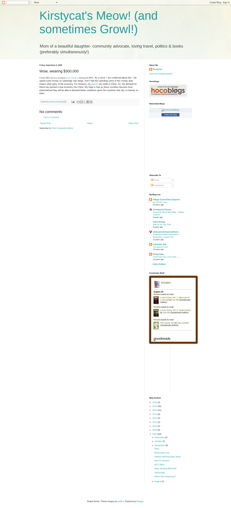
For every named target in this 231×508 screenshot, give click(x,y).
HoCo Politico (159, 264)
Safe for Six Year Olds (162, 224)
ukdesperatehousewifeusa (165, 232)
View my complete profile (160, 74)
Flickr (156, 449)
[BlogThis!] (81, 102)
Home (90, 123)
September (160, 445)
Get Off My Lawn (160, 202)
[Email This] (78, 102)
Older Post (133, 123)
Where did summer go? (165, 476)
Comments (158, 185)
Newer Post (45, 123)
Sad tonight (159, 472)
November (160, 437)
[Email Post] (73, 102)
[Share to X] (84, 102)
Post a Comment (51, 117)
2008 (155, 434)
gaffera (121, 501)
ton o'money (73, 77)
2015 (155, 406)
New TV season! (161, 460)
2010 (155, 426)
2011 (155, 422)
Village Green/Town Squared (166, 199)
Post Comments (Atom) (62, 128)
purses (94, 84)
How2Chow (158, 254)
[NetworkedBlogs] (170, 110)
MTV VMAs (159, 465)
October (159, 441)
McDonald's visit (161, 453)
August (158, 481)
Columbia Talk (159, 244)
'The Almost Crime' (160, 247)
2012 (155, 418)
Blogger (140, 501)
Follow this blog (170, 115)
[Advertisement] (174, 370)
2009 (155, 430)
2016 (155, 402)
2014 (155, 410)
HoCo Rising (159, 222)
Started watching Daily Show (167, 457)
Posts (156, 180)
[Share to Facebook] (88, 102)
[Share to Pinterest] (91, 102)
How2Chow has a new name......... (167, 257)
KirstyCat (157, 69)
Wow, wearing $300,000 (165, 468)
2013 (155, 414)
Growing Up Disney (162, 209)
